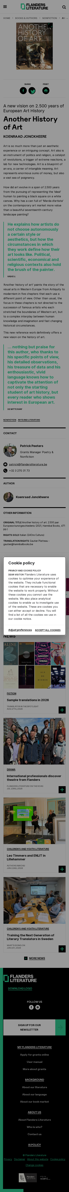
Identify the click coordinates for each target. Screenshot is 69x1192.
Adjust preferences (20, 629)
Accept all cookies (48, 630)
